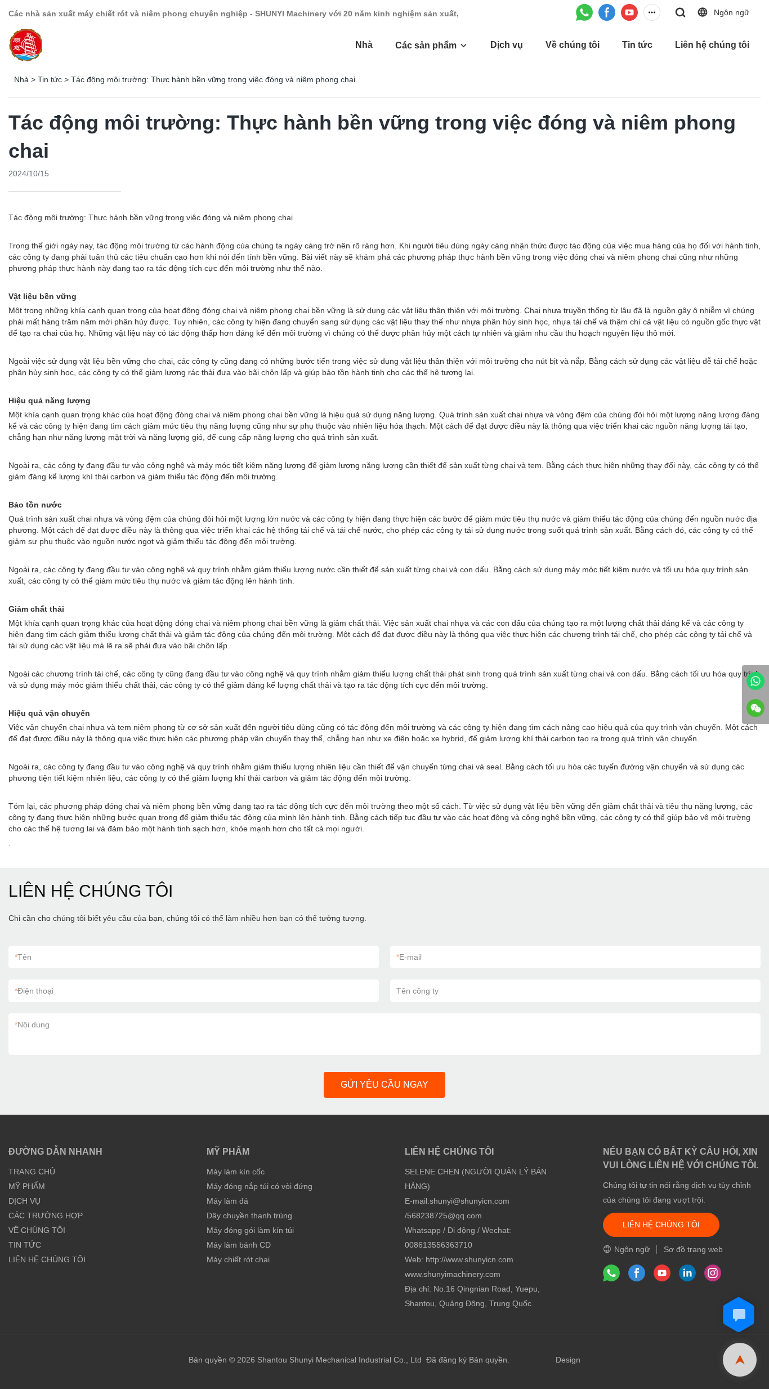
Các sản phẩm (426, 45)
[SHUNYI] (755, 680)
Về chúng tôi (573, 45)
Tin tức (637, 45)
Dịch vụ (506, 45)
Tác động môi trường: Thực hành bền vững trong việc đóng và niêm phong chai (213, 79)
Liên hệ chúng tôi (712, 45)
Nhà (364, 45)
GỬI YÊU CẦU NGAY (384, 1084)
